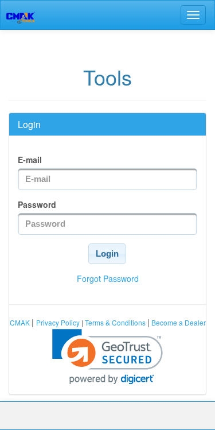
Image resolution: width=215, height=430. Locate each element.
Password (37, 204)
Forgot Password (108, 278)
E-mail (30, 159)
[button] (107, 253)
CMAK (21, 322)
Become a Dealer (178, 322)
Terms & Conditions (115, 322)
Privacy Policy (58, 322)
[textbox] (107, 179)
